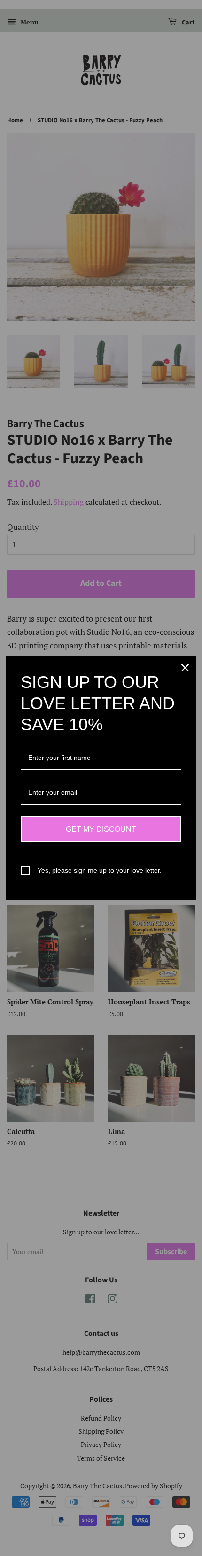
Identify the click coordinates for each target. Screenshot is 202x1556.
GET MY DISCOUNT (101, 829)
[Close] (185, 667)
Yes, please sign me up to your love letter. (100, 870)
